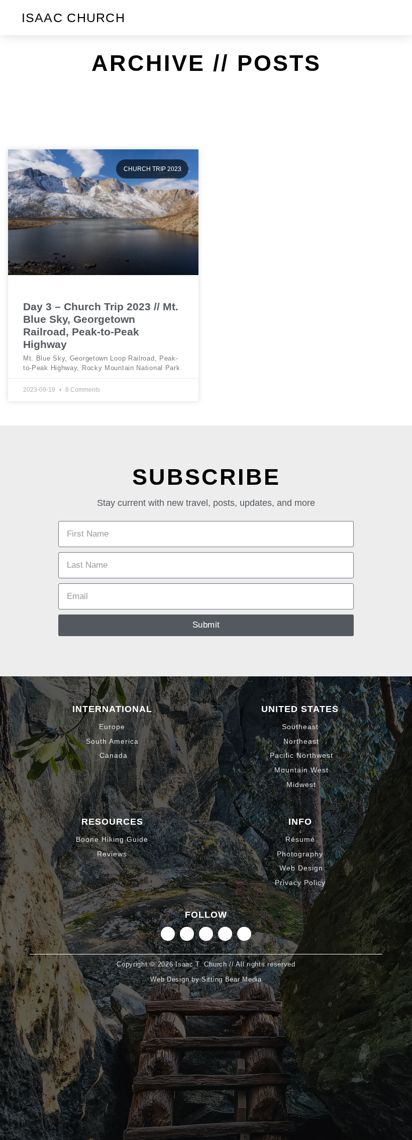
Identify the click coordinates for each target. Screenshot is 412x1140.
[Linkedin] (187, 934)
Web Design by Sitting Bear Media (205, 979)
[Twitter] (206, 934)
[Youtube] (244, 934)
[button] (382, 17)
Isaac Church (74, 18)
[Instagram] (168, 934)
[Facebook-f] (225, 934)
